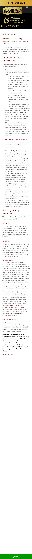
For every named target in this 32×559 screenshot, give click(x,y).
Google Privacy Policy (11, 309)
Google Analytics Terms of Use (13, 305)
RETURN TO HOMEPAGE (9, 34)
